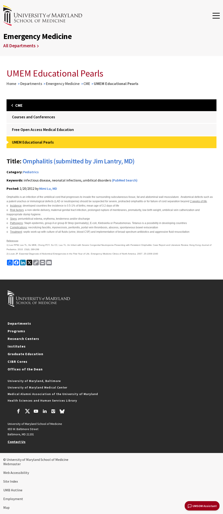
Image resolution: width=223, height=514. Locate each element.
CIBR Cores (17, 361)
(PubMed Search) (124, 180)
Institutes (17, 346)
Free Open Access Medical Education (43, 129)
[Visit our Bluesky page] (62, 412)
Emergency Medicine (63, 83)
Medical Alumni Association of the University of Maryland (53, 394)
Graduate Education (25, 354)
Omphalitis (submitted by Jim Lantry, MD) (79, 161)
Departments (31, 83)
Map (6, 507)
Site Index (10, 481)
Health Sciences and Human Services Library (42, 400)
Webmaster (12, 464)
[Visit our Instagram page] (53, 412)
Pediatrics (31, 172)
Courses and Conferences (33, 116)
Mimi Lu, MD (48, 188)
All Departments (19, 46)
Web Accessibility (16, 472)
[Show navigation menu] (216, 16)
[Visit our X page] (27, 412)
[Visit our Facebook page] (18, 412)
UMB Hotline (12, 490)
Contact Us (16, 441)
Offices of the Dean (25, 369)
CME (86, 83)
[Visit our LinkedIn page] (44, 412)
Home (11, 83)
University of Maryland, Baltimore (34, 381)
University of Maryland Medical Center (37, 387)
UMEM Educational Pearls (33, 142)
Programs (16, 331)
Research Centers (23, 338)
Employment (13, 499)
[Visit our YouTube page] (36, 412)
